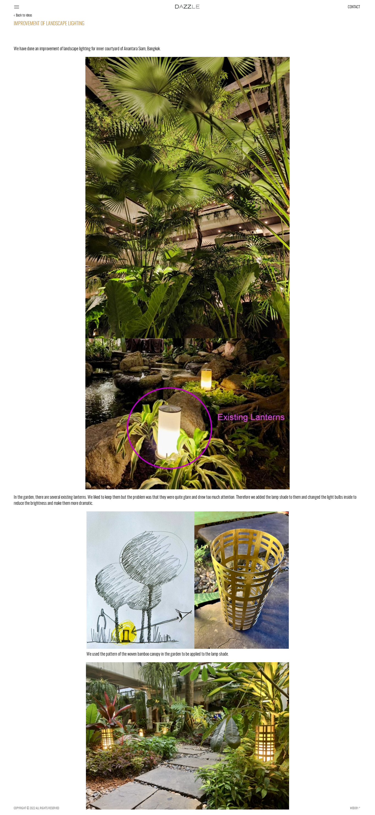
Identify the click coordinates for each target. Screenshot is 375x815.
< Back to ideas (23, 15)
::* (359, 808)
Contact (354, 7)
